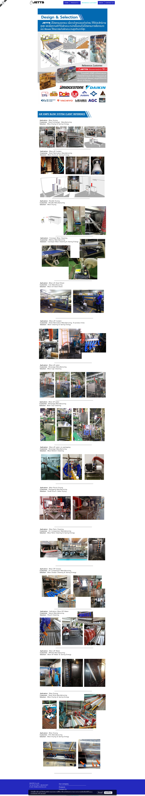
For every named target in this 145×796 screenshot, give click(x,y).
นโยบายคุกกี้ (43, 793)
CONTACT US (109, 3)
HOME (66, 3)
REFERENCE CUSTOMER (89, 3)
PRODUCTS (74, 3)
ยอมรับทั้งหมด (108, 792)
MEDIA (101, 3)
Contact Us (63, 789)
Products (62, 787)
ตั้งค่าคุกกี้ (100, 792)
